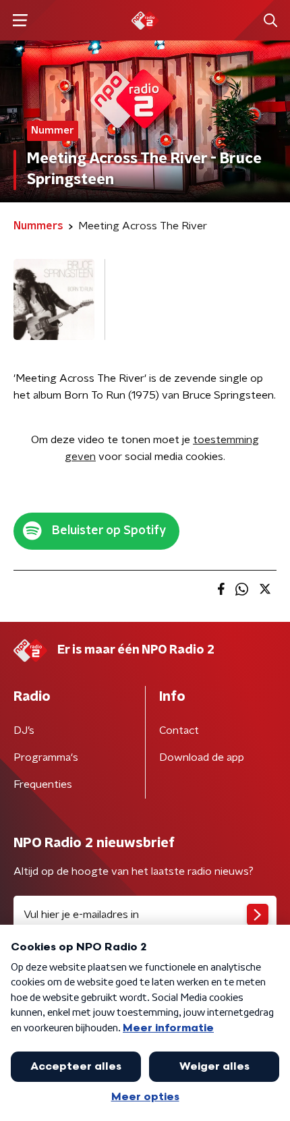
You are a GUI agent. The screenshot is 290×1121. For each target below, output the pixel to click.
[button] (20, 20)
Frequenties (42, 784)
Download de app (201, 757)
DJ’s (23, 730)
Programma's (45, 757)
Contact (179, 730)
